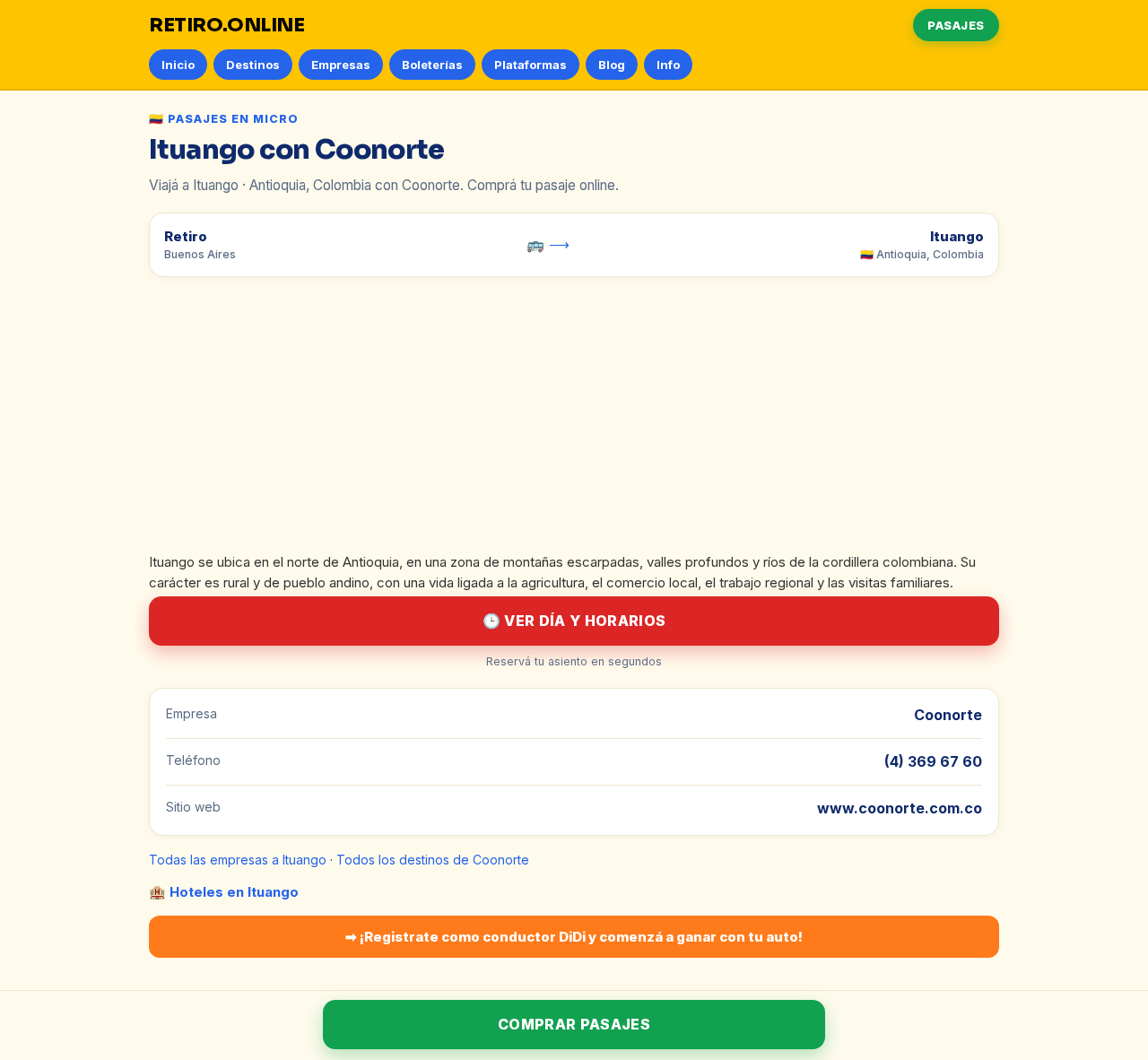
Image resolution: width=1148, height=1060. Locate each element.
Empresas (340, 64)
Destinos (253, 64)
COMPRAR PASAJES (574, 1024)
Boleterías (432, 64)
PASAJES (956, 25)
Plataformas (530, 64)
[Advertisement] (574, 418)
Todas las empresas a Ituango (237, 859)
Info (668, 64)
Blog (611, 64)
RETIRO (227, 25)
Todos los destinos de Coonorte (432, 859)
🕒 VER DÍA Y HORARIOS (574, 621)
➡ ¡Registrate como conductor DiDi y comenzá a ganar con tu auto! (574, 936)
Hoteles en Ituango (234, 891)
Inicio (178, 64)
